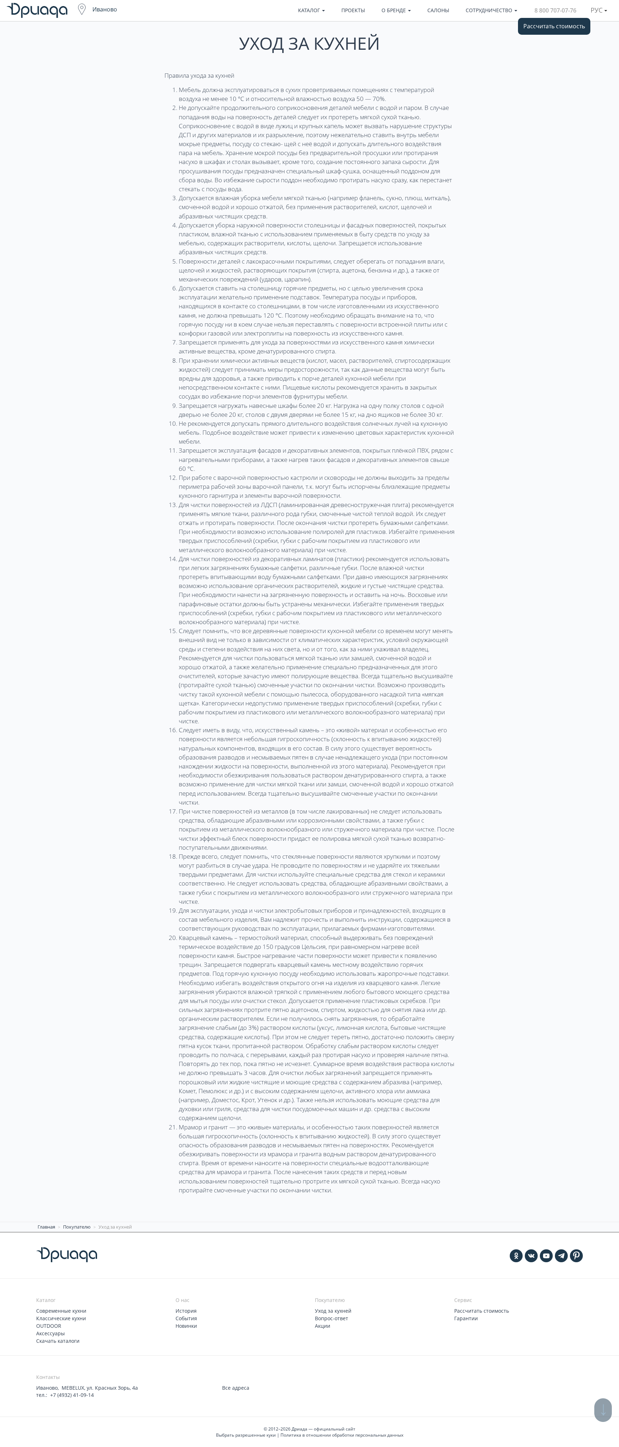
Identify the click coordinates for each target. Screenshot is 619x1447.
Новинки (186, 1325)
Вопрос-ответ (331, 1318)
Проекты (353, 10)
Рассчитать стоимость (554, 26)
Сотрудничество (490, 10)
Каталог (309, 10)
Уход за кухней (333, 1310)
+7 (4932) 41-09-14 (72, 1394)
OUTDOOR (48, 1325)
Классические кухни (61, 1318)
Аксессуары (50, 1333)
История (186, 1310)
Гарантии (466, 1318)
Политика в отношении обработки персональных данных (341, 1435)
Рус (597, 10)
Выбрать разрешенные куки (246, 1435)
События (186, 1318)
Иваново (104, 9)
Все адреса (235, 1387)
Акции (322, 1325)
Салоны (438, 10)
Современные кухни (61, 1310)
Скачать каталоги (58, 1340)
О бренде (394, 10)
